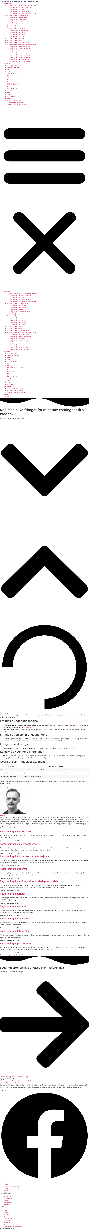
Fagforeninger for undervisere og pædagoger (22, 5)
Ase (8, 76)
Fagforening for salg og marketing (18, 42)
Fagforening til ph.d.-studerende (18, 943)
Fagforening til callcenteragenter (19, 843)
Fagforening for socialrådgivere (20, 57)
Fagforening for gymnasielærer (20, 7)
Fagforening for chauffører (19, 17)
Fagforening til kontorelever (16, 831)
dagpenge (32, 739)
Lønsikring (6, 107)
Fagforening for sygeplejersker (20, 61)
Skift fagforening (12, 65)
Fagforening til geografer (14, 868)
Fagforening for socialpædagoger (21, 55)
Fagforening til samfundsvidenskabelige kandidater (29, 881)
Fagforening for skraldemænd (20, 24)
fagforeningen (26, 727)
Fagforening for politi (17, 22)
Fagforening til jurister (12, 893)
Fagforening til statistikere (15, 918)
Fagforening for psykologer (19, 53)
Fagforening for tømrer (18, 36)
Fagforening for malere (18, 32)
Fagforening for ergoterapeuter (20, 47)
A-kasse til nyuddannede (15, 100)
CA (8, 86)
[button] (44, 200)
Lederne (9, 71)
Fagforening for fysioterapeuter (20, 49)
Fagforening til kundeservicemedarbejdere (24, 856)
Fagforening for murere (18, 34)
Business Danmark (13, 67)
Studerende (7, 98)
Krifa (8, 69)
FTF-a (9, 90)
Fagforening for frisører (18, 20)
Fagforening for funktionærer (16, 26)
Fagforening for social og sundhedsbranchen (21, 44)
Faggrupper (7, 3)
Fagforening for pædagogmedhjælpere (23, 13)
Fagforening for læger (17, 51)
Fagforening (7, 63)
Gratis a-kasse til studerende (16, 105)
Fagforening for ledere (14, 40)
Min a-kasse (11, 96)
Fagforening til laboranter (14, 931)
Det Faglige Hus (12, 73)
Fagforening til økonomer (14, 906)
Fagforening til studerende (15, 103)
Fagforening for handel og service (18, 15)
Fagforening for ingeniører (15, 38)
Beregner (6, 109)
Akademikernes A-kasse (15, 80)
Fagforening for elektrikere (19, 30)
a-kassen (67, 715)
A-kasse (6, 78)
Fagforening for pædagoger (19, 11)
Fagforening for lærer (17, 9)
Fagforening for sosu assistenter (21, 59)
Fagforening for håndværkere (16, 28)
